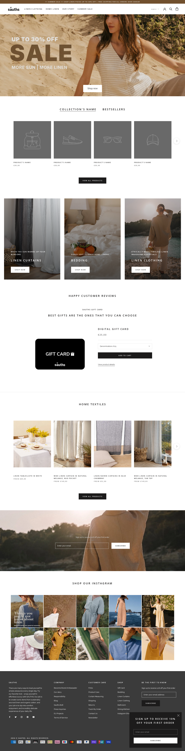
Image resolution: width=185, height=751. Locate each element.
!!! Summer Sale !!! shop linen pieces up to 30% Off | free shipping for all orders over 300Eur (92, 2)
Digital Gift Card (113, 329)
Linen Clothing (33, 9)
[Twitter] (16, 716)
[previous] (8, 141)
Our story (57, 692)
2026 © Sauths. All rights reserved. (30, 738)
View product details (106, 364)
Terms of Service (61, 718)
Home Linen (52, 9)
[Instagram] (21, 716)
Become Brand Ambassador (65, 688)
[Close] (178, 715)
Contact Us (92, 713)
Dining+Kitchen (124, 709)
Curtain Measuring (95, 696)
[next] (176, 141)
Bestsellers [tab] (114, 109)
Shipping (92, 701)
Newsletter (93, 718)
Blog (56, 701)
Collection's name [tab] (78, 109)
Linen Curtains (123, 696)
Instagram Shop (124, 713)
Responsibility (59, 696)
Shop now (92, 88)
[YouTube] (33, 716)
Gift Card (121, 688)
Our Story (68, 9)
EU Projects (58, 713)
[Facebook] (10, 716)
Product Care (93, 692)
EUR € (154, 9)
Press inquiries (60, 709)
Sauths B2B (58, 705)
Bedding (121, 692)
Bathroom (122, 705)
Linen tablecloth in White (28, 476)
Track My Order (94, 709)
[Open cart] (177, 8)
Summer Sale (85, 9)
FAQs (90, 688)
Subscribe (155, 741)
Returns (91, 705)
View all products (92, 181)
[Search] (170, 8)
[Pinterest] (27, 716)
